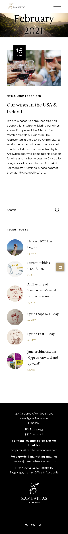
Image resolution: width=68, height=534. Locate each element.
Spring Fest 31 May (41, 334)
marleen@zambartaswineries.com (34, 461)
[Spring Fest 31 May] (15, 337)
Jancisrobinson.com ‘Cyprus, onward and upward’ (42, 358)
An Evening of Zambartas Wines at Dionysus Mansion (41, 290)
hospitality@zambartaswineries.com (34, 450)
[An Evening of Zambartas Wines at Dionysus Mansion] (15, 293)
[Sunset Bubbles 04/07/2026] (15, 269)
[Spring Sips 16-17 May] (15, 317)
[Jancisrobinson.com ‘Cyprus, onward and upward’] (15, 361)
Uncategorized (29, 96)
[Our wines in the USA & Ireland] (34, 68)
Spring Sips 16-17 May (43, 314)
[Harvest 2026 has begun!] (15, 247)
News (11, 96)
